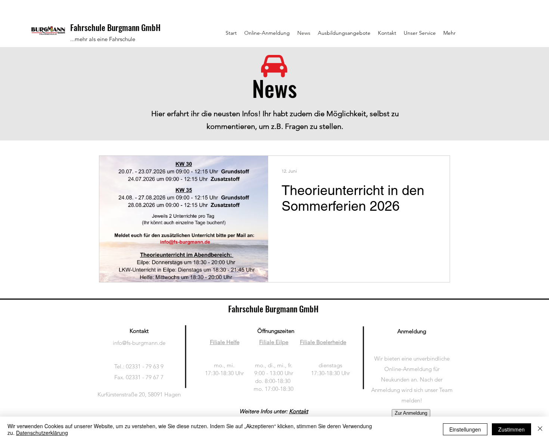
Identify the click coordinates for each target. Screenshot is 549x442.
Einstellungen (465, 429)
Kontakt (298, 411)
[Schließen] (540, 429)
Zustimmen (511, 429)
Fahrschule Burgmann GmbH (115, 27)
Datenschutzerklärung (42, 432)
